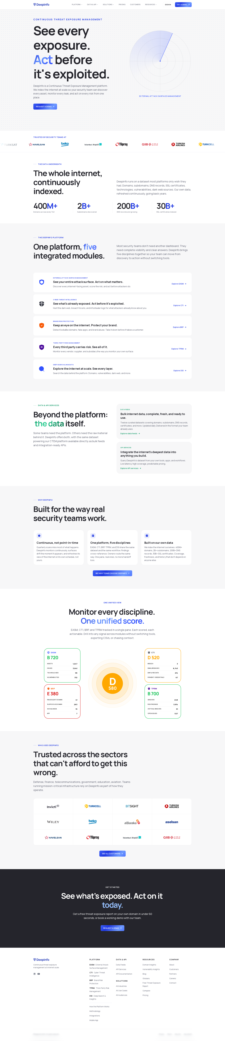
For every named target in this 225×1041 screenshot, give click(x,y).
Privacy (161, 1034)
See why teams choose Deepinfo (111, 573)
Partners (172, 974)
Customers (135, 4)
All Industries (121, 986)
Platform (76, 4)
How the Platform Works (99, 1006)
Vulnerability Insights (151, 969)
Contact (172, 983)
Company (174, 959)
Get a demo (182, 4)
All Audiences (121, 995)
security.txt (188, 1034)
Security (178, 1034)
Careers (172, 978)
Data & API (91, 4)
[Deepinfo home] (41, 4)
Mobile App (93, 1020)
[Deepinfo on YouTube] (39, 974)
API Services (121, 969)
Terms (169, 1034)
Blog (144, 974)
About (171, 965)
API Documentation (124, 974)
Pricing (122, 4)
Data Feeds (121, 965)
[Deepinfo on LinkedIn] (34, 974)
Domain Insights (149, 965)
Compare (146, 991)
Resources (150, 4)
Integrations (94, 1016)
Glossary (146, 978)
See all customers (111, 853)
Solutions (107, 4)
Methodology (94, 1011)
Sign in (168, 4)
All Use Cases (121, 990)
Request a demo (44, 106)
